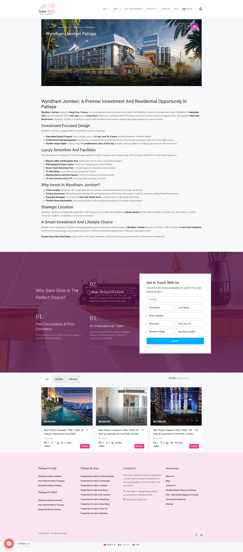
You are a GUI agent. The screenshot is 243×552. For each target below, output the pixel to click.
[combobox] (187, 378)
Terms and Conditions (175, 499)
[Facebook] (196, 535)
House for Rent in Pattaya (49, 509)
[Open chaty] (9, 543)
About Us (166, 9)
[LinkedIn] (202, 535)
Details (85, 446)
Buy (104, 9)
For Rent (59, 379)
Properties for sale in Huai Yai (94, 509)
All (47, 379)
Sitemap (169, 504)
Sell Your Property (133, 9)
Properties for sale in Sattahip (94, 513)
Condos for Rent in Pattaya (50, 500)
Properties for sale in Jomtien (94, 485)
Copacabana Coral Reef (80, 391)
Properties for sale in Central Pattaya (97, 476)
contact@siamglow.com (136, 499)
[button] (121, 52)
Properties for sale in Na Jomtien (95, 495)
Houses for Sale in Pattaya (50, 485)
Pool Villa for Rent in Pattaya (51, 505)
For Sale (73, 379)
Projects (151, 9)
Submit (175, 341)
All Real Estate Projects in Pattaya (181, 490)
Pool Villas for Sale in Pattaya (51, 481)
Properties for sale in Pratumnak (95, 481)
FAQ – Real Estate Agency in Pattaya (182, 495)
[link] (67, 406)
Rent (115, 9)
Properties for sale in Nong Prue (95, 499)
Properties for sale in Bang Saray (95, 504)
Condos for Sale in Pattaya (50, 476)
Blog (176, 9)
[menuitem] (200, 9)
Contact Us (171, 485)
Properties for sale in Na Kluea (94, 490)
